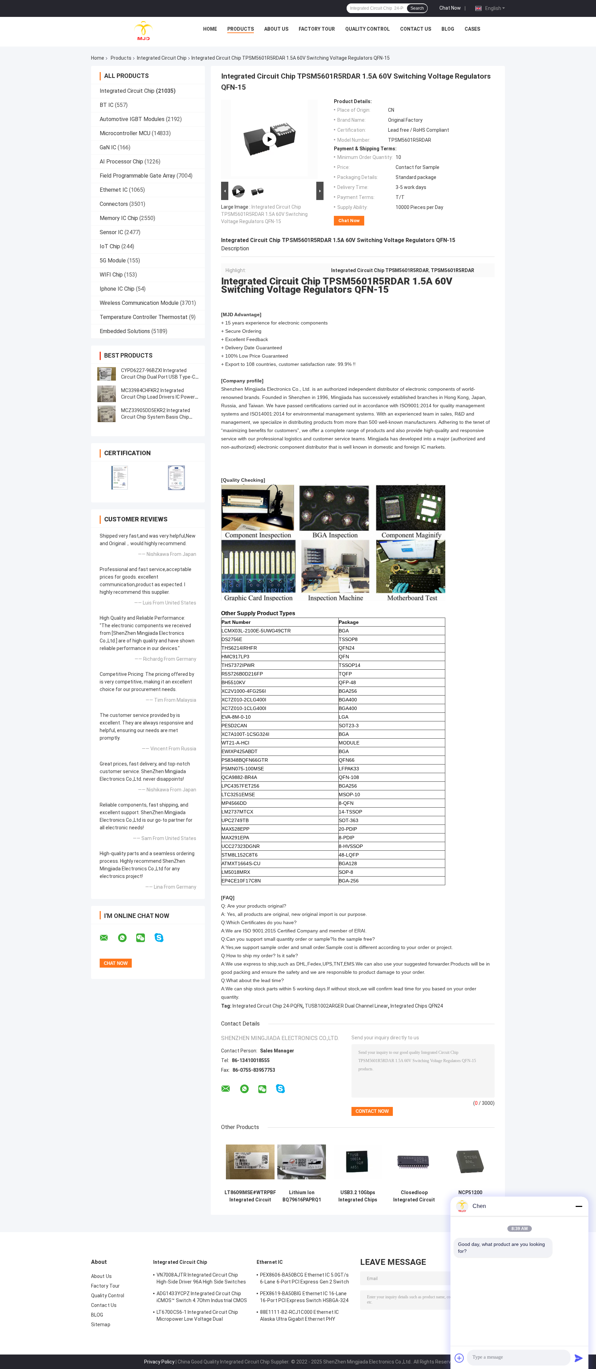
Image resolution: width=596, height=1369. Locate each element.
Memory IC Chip (119, 218)
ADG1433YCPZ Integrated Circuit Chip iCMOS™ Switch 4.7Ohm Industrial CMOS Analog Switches (202, 1298)
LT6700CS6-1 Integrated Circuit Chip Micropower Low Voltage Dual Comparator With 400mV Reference (197, 1316)
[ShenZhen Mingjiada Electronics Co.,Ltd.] (143, 30)
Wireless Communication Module (139, 303)
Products (240, 29)
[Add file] (459, 1358)
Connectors (114, 204)
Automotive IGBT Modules (132, 119)
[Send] (578, 1358)
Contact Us (415, 29)
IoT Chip (110, 246)
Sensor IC (111, 232)
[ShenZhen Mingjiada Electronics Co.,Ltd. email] (108, 938)
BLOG (447, 29)
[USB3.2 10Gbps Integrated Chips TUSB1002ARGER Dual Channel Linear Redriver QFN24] (358, 1162)
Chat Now (450, 8)
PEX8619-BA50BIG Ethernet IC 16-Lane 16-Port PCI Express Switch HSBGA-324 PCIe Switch (304, 1298)
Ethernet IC (114, 190)
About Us (276, 29)
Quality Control (367, 29)
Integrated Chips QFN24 (416, 1006)
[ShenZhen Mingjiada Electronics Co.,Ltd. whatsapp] (126, 938)
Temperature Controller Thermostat (144, 317)
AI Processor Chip (121, 161)
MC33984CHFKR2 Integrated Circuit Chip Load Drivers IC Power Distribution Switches (158, 397)
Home (210, 29)
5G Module (113, 260)
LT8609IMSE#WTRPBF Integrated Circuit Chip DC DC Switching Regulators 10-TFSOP (250, 1196)
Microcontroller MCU (125, 133)
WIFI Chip (111, 274)
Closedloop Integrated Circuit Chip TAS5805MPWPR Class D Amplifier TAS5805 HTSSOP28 (414, 1196)
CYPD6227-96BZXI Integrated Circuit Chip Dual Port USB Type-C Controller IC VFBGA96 (158, 377)
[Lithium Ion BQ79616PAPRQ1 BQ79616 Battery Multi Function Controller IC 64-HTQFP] (301, 1162)
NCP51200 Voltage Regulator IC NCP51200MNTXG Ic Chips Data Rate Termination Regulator (470, 1196)
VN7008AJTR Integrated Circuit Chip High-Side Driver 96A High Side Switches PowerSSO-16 (201, 1279)
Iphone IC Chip (117, 289)
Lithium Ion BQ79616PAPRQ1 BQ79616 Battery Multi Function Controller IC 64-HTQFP (301, 1196)
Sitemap (100, 1324)
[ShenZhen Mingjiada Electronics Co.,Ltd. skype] (163, 938)
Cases (472, 29)
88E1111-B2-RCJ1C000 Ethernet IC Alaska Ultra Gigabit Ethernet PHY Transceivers (299, 1316)
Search (417, 8)
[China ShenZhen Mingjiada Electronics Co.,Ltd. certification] (119, 477)
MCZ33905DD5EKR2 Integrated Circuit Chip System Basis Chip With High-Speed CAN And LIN (155, 417)
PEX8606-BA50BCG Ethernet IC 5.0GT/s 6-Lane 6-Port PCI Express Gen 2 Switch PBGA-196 (304, 1279)
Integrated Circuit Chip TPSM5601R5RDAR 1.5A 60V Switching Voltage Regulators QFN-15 (264, 214)
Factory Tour (317, 29)
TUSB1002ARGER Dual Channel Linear (346, 1006)
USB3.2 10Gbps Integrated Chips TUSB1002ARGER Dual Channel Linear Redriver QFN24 (358, 1196)
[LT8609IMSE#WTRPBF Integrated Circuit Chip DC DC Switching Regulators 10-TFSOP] (250, 1162)
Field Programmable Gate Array (137, 175)
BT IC (106, 105)
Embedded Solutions (125, 331)
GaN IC (108, 147)
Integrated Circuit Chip (162, 58)
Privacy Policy (159, 1362)
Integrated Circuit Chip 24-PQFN (267, 1006)
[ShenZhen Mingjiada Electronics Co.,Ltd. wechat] (144, 938)
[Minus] (579, 1206)
